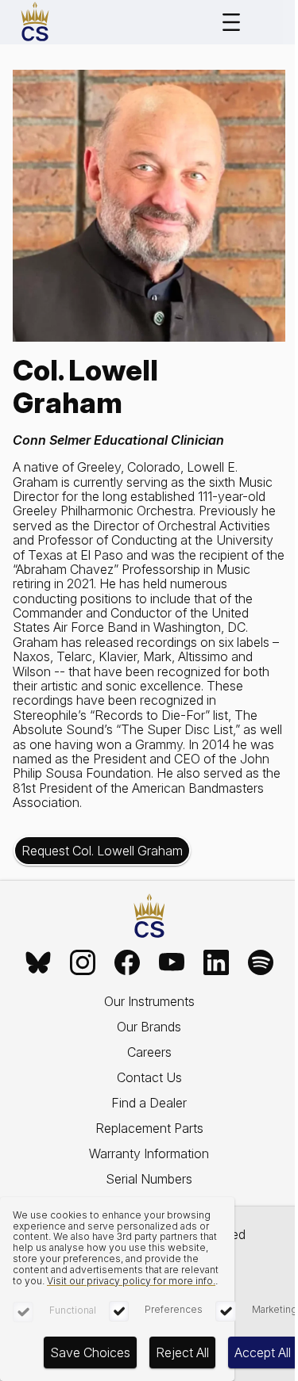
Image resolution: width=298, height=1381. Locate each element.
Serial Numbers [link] (149, 1179)
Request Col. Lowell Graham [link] (102, 851)
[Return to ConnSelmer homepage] (35, 22)
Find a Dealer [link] (149, 1103)
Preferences (174, 1309)
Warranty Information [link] (149, 1153)
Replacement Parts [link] (149, 1128)
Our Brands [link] (149, 1027)
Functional (72, 1310)
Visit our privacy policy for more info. (131, 1281)
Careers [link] (149, 1052)
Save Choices (90, 1352)
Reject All (182, 1352)
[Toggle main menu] (231, 22)
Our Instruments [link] (149, 1001)
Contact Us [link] (149, 1077)
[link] (38, 962)
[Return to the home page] (149, 916)
